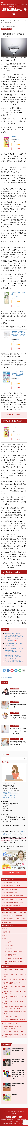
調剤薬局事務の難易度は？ (11, 889)
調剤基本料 (7, 932)
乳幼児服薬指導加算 (7, 677)
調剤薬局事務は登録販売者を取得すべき (15, 912)
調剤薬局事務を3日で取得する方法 (13, 896)
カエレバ (17, 139)
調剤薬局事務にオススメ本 (11, 793)
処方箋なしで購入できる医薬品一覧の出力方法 (15, 987)
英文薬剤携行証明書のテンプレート (13, 983)
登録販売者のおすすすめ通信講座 (13, 915)
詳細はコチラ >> (14, 873)
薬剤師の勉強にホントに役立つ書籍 (13, 1031)
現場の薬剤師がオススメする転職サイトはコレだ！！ (18, 1050)
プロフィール (10, 783)
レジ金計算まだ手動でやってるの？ (13, 1023)
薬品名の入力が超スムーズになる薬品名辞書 (15, 975)
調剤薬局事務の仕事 (14, 1117)
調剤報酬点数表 (8, 925)
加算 (5, 938)
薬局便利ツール (8, 966)
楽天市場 (18, 148)
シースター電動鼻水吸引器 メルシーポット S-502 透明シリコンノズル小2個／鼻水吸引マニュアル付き (18, 334)
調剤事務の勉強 (8, 879)
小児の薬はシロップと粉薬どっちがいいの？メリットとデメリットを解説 (18, 731)
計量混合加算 (9, 948)
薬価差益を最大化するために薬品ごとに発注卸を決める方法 (15, 1027)
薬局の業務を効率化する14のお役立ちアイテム (15, 1035)
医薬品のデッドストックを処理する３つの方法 (15, 1002)
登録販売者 (7, 909)
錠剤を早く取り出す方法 (10, 1016)
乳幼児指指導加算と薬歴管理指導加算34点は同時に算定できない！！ (18, 694)
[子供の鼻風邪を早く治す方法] (16, 670)
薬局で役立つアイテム (10, 797)
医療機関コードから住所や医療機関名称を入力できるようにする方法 (15, 1007)
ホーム (5, 1111)
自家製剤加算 (9, 945)
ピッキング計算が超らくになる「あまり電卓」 (15, 997)
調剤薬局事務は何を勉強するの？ (13, 899)
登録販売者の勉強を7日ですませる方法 (14, 919)
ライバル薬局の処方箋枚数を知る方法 (14, 1020)
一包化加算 (8, 942)
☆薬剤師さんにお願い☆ (12, 633)
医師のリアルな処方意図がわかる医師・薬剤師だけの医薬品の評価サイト (14, 638)
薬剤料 (5, 935)
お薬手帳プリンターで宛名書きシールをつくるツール (15, 992)
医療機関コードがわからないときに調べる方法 (15, 1012)
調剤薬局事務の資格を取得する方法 (13, 902)
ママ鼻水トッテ (16, 136)
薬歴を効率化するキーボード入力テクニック (15, 970)
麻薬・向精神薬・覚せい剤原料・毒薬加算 (15, 962)
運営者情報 (22, 1111)
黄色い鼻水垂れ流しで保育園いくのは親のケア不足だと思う (18, 718)
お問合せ (14, 1113)
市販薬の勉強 (7, 922)
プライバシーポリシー (13, 1111)
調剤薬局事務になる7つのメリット (13, 886)
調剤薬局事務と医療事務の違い (12, 905)
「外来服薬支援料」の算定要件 (13, 958)
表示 (19, 414)
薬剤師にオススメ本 (9, 795)
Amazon (18, 144)
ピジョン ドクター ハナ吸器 (18, 293)
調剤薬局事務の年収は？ (10, 892)
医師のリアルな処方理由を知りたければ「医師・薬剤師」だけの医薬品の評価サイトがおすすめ (18, 1074)
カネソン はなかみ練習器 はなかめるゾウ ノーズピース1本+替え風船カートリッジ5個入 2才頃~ (18, 373)
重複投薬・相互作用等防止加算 (13, 951)
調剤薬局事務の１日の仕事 (11, 882)
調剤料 (5, 928)
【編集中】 (15, 1094)
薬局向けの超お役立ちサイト (14, 648)
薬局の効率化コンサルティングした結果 (15, 979)
